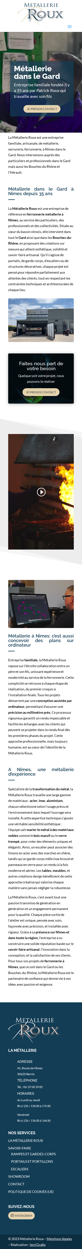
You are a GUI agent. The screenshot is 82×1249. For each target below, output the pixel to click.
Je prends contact (42, 109)
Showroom (19, 1176)
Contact (16, 1184)
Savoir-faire (19, 1148)
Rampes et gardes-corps (33, 1154)
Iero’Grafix (38, 1245)
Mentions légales (59, 1239)
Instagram (23, 1215)
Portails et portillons (32, 1161)
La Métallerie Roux (25, 1140)
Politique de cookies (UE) (31, 1192)
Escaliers (19, 1169)
